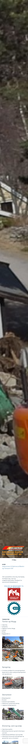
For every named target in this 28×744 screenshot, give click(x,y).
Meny (14, 560)
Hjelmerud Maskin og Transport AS (12, 553)
